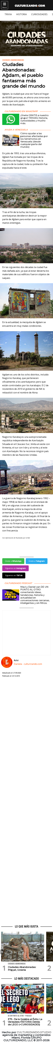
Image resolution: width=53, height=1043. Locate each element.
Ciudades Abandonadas (13, 60)
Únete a (13, 561)
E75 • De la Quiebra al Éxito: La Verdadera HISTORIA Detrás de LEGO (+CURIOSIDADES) (25, 1022)
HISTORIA (21, 14)
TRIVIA (8, 14)
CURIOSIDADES (39, 14)
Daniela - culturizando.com (28, 663)
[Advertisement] (26, 801)
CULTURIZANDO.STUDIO (34, 1032)
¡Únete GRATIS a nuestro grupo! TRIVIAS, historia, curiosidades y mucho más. (34, 119)
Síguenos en (15, 568)
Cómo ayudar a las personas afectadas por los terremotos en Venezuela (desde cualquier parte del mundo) (34, 140)
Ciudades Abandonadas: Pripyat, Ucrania (22, 968)
